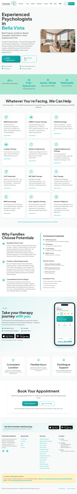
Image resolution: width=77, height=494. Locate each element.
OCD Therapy (43, 460)
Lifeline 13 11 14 (42, 478)
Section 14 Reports (44, 466)
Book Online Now (30, 403)
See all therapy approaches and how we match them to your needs (38, 222)
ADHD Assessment (44, 439)
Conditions (39, 3)
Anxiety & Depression (45, 455)
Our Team (23, 441)
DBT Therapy (43, 447)
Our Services (24, 439)
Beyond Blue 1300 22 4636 (53, 478)
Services (21, 3)
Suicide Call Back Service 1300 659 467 (22, 480)
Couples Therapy (44, 451)
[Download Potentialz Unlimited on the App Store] (8, 336)
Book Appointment (10, 59)
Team (27, 3)
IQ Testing (42, 462)
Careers (33, 3)
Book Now (71, 3)
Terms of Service (71, 488)
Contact (46, 3)
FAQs (51, 3)
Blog (55, 3)
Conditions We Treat (45, 468)
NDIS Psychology (44, 464)
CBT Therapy (43, 445)
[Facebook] (3, 451)
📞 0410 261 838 (28, 59)
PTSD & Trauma (43, 457)
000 (14, 478)
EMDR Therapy (43, 443)
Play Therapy (43, 453)
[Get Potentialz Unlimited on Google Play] (23, 336)
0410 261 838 (64, 440)
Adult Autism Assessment (46, 441)
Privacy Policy (61, 488)
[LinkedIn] (7, 451)
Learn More (7, 135)
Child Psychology (44, 449)
